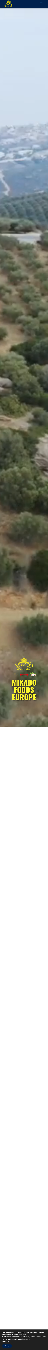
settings (5, 1341)
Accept (7, 1346)
